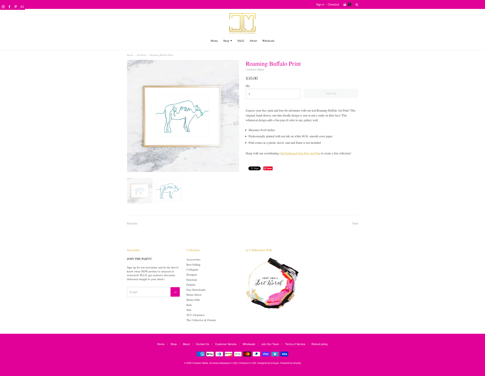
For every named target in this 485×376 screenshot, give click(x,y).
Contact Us (202, 344)
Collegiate (192, 269)
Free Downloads (196, 290)
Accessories (193, 259)
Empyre (275, 362)
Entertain (191, 279)
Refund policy (319, 344)
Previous (132, 223)
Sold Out (330, 93)
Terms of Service (295, 344)
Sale (188, 310)
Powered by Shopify (290, 362)
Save (269, 168)
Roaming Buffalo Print (161, 55)
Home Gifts (193, 300)
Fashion (191, 284)
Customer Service (226, 344)
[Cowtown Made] (242, 33)
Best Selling (193, 264)
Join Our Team (270, 344)
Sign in (320, 4)
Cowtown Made (255, 69)
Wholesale (268, 40)
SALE (240, 40)
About (253, 40)
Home (214, 40)
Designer (191, 274)
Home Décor (194, 294)
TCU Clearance (195, 315)
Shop (226, 40)
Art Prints (141, 55)
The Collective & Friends (201, 320)
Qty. (248, 86)
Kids (189, 305)
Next (355, 223)
